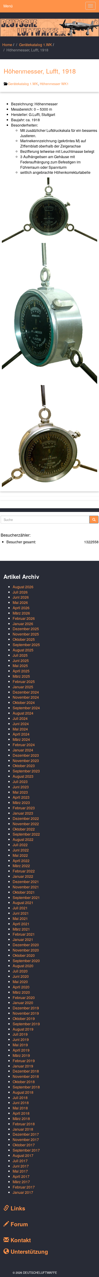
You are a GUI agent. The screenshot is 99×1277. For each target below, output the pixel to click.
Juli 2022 (20, 844)
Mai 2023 (20, 792)
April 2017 (21, 1176)
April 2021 (21, 923)
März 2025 (21, 676)
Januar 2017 (23, 1192)
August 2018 (23, 1092)
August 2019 (23, 1029)
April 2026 (21, 607)
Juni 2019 (21, 1039)
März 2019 (21, 1055)
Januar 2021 (23, 939)
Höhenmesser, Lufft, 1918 (40, 70)
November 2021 (26, 887)
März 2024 (21, 739)
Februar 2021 (24, 934)
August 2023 (23, 776)
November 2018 (26, 1076)
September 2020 (26, 960)
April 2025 (21, 671)
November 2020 (26, 950)
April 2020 (21, 987)
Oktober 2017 (24, 1144)
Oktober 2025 (24, 639)
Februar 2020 (24, 997)
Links (17, 1208)
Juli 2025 (20, 655)
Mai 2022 (20, 855)
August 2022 (23, 839)
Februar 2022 (24, 871)
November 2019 (26, 1013)
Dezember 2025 (26, 628)
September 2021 (26, 897)
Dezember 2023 (26, 755)
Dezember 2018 (26, 1071)
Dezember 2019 (26, 1008)
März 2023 (21, 802)
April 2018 (21, 1113)
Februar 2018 (24, 1123)
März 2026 (21, 613)
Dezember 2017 (26, 1134)
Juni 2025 (21, 660)
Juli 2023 (20, 781)
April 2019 (21, 1050)
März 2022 (21, 865)
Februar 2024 (24, 744)
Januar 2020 (23, 1002)
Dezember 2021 (26, 881)
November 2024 (26, 697)
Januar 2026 (23, 623)
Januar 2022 (23, 876)
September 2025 (26, 644)
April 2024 (21, 734)
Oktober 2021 (24, 892)
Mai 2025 (20, 665)
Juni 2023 (21, 786)
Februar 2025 (24, 681)
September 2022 (26, 834)
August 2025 (23, 650)
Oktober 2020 (24, 955)
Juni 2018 (21, 1102)
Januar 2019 (23, 1066)
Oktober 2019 (24, 1018)
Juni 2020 (21, 976)
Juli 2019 (20, 1034)
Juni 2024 (21, 723)
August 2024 (23, 713)
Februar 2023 (24, 807)
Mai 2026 (20, 602)
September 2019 (26, 1023)
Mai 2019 (20, 1044)
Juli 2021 (20, 907)
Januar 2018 (23, 1129)
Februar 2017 (24, 1187)
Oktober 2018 (24, 1081)
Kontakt (20, 1240)
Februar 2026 (24, 618)
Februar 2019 (24, 1060)
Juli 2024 (20, 718)
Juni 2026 (21, 597)
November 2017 (26, 1139)
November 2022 (26, 823)
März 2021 (21, 929)
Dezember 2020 (26, 944)
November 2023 (26, 760)
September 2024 (26, 707)
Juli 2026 (20, 592)
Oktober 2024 (24, 702)
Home (7, 44)
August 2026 (23, 586)
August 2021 (23, 902)
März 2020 (21, 992)
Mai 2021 (20, 918)
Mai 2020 (20, 981)
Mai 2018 (20, 1108)
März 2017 (21, 1181)
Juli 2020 (20, 971)
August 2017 (23, 1155)
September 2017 (26, 1150)
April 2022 (21, 860)
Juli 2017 (20, 1160)
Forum (18, 1224)
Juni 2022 (21, 850)
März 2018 (21, 1118)
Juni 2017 (21, 1166)
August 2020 (23, 965)
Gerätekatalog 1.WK (35, 44)
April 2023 (21, 797)
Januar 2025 (23, 686)
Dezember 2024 (26, 692)
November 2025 (26, 634)
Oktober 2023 (24, 765)
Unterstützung (28, 1251)
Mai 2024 (20, 729)
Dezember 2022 (26, 818)
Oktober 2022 (24, 829)
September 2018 (26, 1087)
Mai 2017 (20, 1171)
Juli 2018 (20, 1097)
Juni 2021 (21, 913)
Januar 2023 (23, 813)
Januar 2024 (23, 750)
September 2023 (26, 771)
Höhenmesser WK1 (54, 83)
